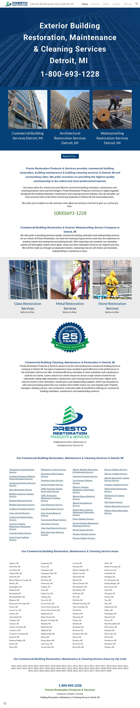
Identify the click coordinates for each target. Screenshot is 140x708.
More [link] (126, 4)
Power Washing (80, 519)
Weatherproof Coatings (114, 495)
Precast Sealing (79, 530)
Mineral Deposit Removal (84, 496)
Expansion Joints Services (52, 480)
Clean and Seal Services (19, 513)
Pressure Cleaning (81, 534)
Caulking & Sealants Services (21, 509)
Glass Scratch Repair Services (53, 520)
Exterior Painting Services (52, 485)
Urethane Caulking (112, 485)
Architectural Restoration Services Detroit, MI (70, 138)
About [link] (106, 4)
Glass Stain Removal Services (53, 528)
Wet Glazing (110, 502)
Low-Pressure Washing (83, 480)
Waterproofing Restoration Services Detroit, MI (113, 138)
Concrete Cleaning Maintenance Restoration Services (20, 526)
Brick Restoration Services (20, 490)
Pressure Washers (80, 538)
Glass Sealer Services (50, 524)
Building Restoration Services (22, 505)
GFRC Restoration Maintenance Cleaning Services (51, 498)
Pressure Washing (112, 469)
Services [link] (95, 4)
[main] (70, 47)
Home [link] (85, 4)
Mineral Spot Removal (82, 503)
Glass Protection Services (51, 505)
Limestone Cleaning (81, 476)
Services (93, 476)
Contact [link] (116, 4)
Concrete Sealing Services (20, 533)
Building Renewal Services (20, 500)
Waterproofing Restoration (116, 489)
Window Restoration (113, 506)
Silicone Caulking (112, 474)
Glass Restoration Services (52, 509)
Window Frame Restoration (116, 510)
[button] (136, 4)
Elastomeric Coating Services (53, 469)
